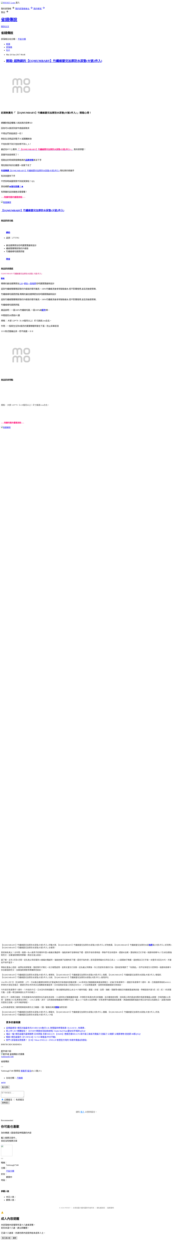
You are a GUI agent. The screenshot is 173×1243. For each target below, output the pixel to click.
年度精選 (5, 171)
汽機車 (20, 1078)
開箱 (57, 1007)
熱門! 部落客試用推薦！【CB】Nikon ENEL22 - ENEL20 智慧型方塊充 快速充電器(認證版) (46, 1040)
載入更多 (5, 1087)
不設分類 (22, 39)
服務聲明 (110, 1208)
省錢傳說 (9, 19)
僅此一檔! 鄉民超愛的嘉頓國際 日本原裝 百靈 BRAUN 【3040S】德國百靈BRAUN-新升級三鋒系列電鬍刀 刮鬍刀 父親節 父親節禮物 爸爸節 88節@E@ (73, 1034)
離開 (14, 1238)
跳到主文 (5, 27)
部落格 (9, 47)
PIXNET (67, 1208)
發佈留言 (5, 1103)
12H (21, 283)
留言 (29, 1071)
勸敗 (3, 278)
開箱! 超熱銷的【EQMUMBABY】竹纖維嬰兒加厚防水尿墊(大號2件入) (54, 61)
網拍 (8, 232)
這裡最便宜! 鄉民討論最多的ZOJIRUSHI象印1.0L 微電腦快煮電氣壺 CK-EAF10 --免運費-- (45, 1028)
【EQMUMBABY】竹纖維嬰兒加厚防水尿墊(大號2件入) (34, 171)
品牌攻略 (29, 160)
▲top (3, 1082)
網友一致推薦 (30, 283)
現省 (8, 259)
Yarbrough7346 (7, 1057)
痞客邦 (24, 1071)
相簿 (8, 44)
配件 (44, 310)
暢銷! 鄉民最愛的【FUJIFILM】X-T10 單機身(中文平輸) (31, 1037)
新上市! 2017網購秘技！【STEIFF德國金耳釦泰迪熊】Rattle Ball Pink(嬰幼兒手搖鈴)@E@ (45, 1031)
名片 (8, 50)
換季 (151, 945)
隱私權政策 (101, 1208)
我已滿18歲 (6, 1238)
